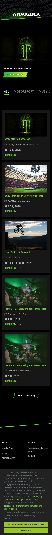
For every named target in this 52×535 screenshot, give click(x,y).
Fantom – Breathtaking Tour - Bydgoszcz (25, 309)
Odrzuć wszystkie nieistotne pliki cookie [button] (26, 524)
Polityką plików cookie (27, 499)
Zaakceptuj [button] (26, 530)
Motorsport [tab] (24, 91)
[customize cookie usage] (15, 519)
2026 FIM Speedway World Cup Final (24, 196)
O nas (4, 453)
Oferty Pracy (8, 448)
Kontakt (31, 456)
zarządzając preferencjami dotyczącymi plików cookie (23, 507)
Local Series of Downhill (17, 252)
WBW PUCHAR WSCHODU (18, 139)
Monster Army (8, 457)
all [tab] (6, 91)
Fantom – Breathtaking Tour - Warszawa (25, 365)
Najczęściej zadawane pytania (38, 450)
